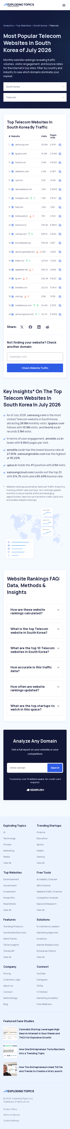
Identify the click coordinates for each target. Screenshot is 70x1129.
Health (40, 850)
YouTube (41, 973)
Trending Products (13, 926)
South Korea (13, 86)
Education (42, 838)
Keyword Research (47, 903)
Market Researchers (48, 944)
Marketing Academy (47, 997)
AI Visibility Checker (47, 879)
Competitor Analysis (47, 897)
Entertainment (11, 879)
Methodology (10, 997)
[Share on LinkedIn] (39, 326)
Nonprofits (9, 897)
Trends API (8, 950)
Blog (5, 1004)
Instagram (42, 979)
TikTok (40, 985)
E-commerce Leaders (48, 926)
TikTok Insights (11, 944)
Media (6, 856)
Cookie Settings (11, 1120)
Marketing (8, 850)
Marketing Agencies (47, 932)
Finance (41, 832)
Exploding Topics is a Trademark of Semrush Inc (18, 1100)
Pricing (7, 973)
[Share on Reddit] (47, 326)
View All (7, 862)
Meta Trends (10, 938)
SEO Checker (44, 885)
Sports (40, 844)
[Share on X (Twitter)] (22, 326)
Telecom (11, 97)
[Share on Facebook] (30, 326)
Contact (8, 991)
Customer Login (11, 979)
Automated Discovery (14, 932)
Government (10, 885)
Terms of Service (11, 1114)
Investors (42, 938)
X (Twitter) (42, 991)
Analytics (8, 25)
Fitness (7, 844)
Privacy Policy (10, 1109)
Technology (9, 838)
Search (55, 767)
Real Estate (9, 903)
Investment (9, 891)
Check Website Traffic (35, 368)
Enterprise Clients (46, 950)
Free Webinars (44, 1004)
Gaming (41, 856)
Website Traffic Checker (49, 891)
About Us (8, 985)
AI (4, 832)
